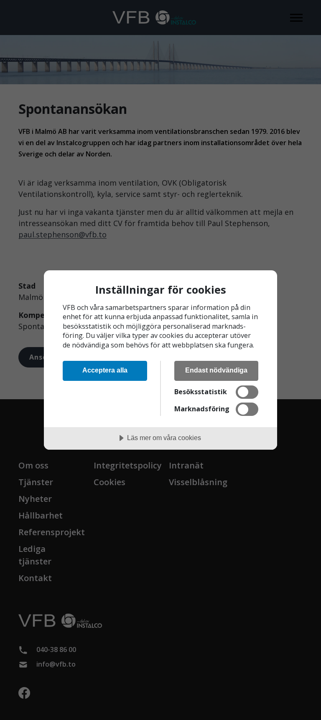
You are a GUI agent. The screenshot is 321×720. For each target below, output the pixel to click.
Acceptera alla (104, 370)
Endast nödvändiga (216, 370)
